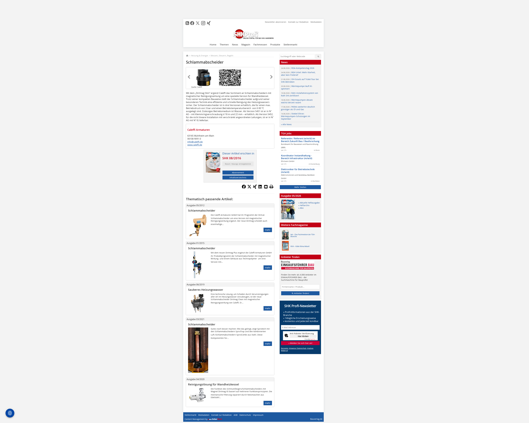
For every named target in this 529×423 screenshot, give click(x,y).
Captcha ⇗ (311, 339)
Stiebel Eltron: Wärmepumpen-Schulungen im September (295, 116)
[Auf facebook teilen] (244, 188)
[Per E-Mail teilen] (266, 186)
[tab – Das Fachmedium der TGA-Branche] (286, 235)
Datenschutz (245, 415)
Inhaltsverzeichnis (238, 177)
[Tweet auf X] (249, 188)
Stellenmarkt (290, 44)
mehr (268, 229)
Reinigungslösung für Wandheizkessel (213, 384)
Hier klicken (303, 336)
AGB (235, 415)
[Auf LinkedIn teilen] (260, 188)
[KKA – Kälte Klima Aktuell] (286, 246)
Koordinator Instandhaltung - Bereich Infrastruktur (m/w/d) (296, 157)
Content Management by (196, 419)
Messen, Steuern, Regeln (222, 55)
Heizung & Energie (199, 55)
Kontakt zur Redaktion (298, 22)
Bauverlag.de (316, 419)
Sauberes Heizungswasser (205, 290)
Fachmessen (260, 44)
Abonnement (238, 172)
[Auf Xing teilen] (255, 188)
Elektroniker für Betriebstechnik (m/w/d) (298, 171)
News (235, 44)
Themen (224, 44)
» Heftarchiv (303, 205)
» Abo (300, 208)
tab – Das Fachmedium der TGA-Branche (303, 235)
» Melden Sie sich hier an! (300, 343)
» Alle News (286, 124)
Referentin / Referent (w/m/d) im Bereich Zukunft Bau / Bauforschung (300, 140)
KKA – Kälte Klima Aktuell (300, 246)
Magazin (245, 44)
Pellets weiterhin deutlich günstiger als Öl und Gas (298, 108)
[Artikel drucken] (271, 186)
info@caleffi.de (195, 141)
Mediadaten (316, 22)
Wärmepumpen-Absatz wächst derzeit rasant (297, 101)
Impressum (258, 415)
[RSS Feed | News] (187, 23)
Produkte (275, 44)
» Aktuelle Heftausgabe (309, 202)
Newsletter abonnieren (275, 22)
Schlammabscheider (201, 210)
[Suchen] (318, 56)
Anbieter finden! (301, 293)
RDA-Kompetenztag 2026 (297, 68)
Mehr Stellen (300, 187)
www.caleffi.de (194, 144)
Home (213, 44)
